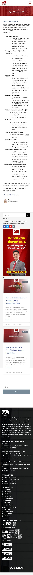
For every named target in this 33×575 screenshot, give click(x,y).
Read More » (9, 320)
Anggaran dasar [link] (20, 63)
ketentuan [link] (19, 83)
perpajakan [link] (22, 117)
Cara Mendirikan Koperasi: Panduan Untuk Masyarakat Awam (16, 300)
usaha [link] (13, 68)
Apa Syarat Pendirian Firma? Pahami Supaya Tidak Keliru (15, 350)
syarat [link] (11, 29)
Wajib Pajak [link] (23, 110)
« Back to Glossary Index (10, 21)
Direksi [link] (8, 95)
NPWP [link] (8, 110)
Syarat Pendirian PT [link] (9, 24)
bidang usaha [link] (16, 147)
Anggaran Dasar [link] (11, 51)
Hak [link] (20, 174)
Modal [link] (8, 75)
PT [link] (15, 27)
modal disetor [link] (21, 88)
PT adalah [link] (15, 80)
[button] (30, 3)
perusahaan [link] (18, 38)
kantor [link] (25, 127)
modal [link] (18, 68)
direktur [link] (20, 100)
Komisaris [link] (17, 95)
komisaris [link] (18, 102)
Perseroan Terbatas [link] (22, 24)
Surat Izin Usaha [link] (11, 139)
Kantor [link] (13, 120)
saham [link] (21, 70)
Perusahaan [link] (14, 36)
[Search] (28, 215)
